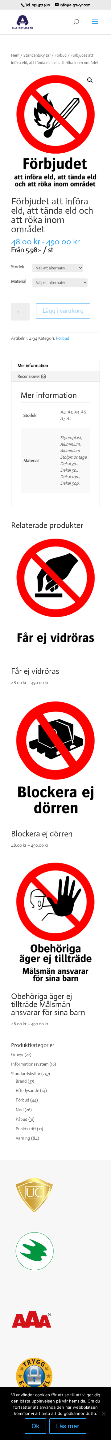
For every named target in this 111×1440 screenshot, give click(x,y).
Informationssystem (30, 1064)
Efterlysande (27, 1090)
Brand (21, 1081)
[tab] (55, 365)
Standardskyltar (37, 55)
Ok (35, 1426)
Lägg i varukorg (63, 311)
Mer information (33, 365)
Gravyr (17, 1054)
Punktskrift (26, 1129)
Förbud (61, 55)
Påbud (21, 1119)
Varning (23, 1138)
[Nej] (103, 1414)
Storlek (17, 266)
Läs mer (68, 1426)
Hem (15, 55)
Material (18, 281)
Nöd (20, 1109)
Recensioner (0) (32, 376)
